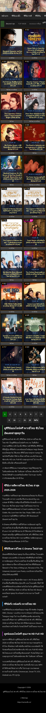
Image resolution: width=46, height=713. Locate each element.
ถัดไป (36, 420)
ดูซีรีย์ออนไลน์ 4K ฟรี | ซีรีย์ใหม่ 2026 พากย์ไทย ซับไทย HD (24, 692)
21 (25, 420)
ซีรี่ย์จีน (38, 16)
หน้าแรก (5, 16)
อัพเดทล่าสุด (10, 24)
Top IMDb (22, 24)
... (19, 420)
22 (30, 420)
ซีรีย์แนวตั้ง (16, 16)
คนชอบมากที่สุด (35, 24)
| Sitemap (24, 698)
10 (14, 420)
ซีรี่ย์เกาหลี (28, 16)
